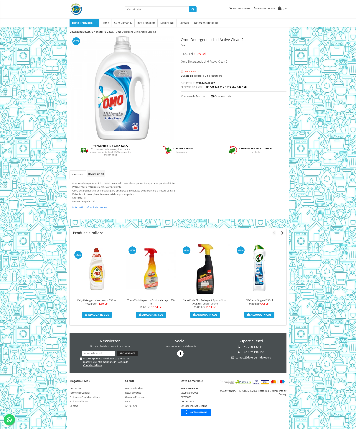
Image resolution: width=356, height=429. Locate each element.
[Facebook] (180, 353)
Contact (184, 22)
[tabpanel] (122, 88)
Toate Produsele (82, 22)
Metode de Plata (134, 388)
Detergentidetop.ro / (83, 31)
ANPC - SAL (131, 405)
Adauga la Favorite (194, 96)
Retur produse (133, 392)
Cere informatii (222, 96)
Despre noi (167, 22)
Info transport (146, 22)
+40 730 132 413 (252, 347)
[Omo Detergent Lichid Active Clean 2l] (122, 88)
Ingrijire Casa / (105, 31)
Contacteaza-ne (198, 412)
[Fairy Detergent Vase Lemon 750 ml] (97, 269)
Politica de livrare (79, 401)
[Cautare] (193, 9)
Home (105, 22)
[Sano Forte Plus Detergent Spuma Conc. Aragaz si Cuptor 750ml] (205, 269)
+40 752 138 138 (252, 352)
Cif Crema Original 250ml (259, 300)
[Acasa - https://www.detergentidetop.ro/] (88, 9)
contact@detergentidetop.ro (253, 357)
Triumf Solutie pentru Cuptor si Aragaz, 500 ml (150, 302)
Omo (183, 45)
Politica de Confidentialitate (85, 397)
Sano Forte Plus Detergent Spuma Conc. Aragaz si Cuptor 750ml (205, 302)
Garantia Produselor (136, 397)
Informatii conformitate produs (89, 207)
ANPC (128, 401)
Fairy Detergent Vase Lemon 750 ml (96, 300)
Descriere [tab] (77, 174)
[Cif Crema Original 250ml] (259, 269)
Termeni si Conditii (80, 392)
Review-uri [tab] (96, 174)
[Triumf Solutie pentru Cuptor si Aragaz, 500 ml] (151, 269)
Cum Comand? (123, 22)
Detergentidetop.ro (206, 22)
